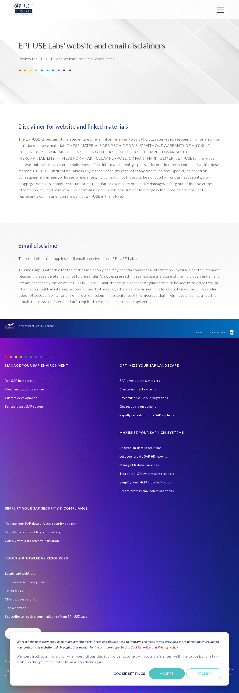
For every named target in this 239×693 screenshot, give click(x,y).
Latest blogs (14, 591)
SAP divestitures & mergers (140, 381)
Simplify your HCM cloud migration (145, 482)
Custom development (21, 398)
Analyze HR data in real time (140, 448)
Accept (167, 674)
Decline (204, 674)
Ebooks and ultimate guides (25, 582)
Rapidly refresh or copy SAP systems (147, 415)
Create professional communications (147, 491)
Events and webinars (20, 573)
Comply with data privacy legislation (32, 541)
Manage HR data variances (139, 465)
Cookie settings (129, 674)
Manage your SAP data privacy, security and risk (41, 523)
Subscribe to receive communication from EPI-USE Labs (46, 616)
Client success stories (21, 599)
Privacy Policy (168, 647)
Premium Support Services (24, 389)
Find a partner (15, 608)
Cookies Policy (140, 647)
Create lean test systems (138, 389)
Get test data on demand (138, 406)
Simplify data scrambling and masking (32, 532)
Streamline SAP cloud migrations (144, 398)
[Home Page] (23, 9)
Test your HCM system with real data (147, 474)
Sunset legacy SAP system (24, 406)
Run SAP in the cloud (20, 381)
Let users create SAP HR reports (143, 456)
